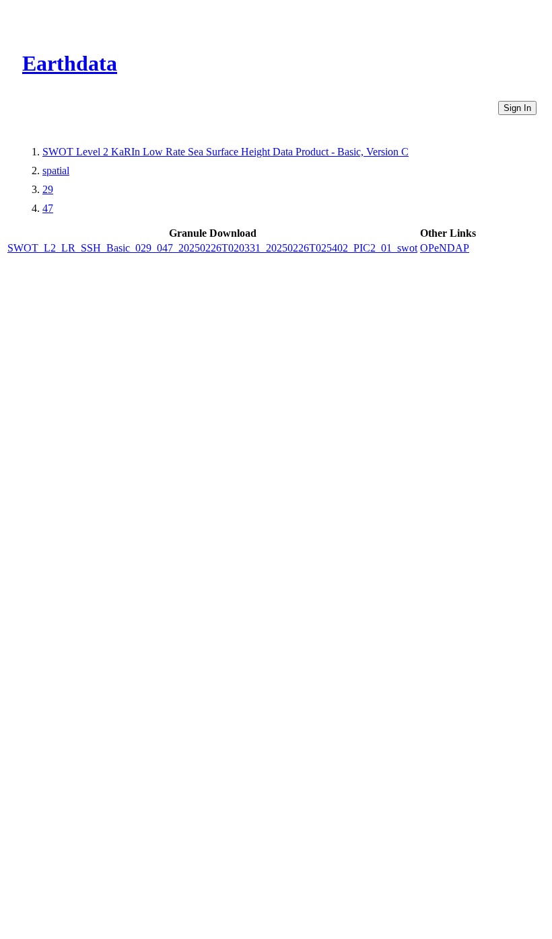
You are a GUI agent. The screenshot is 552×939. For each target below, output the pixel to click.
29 (47, 189)
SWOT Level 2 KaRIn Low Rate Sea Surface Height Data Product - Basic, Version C (225, 151)
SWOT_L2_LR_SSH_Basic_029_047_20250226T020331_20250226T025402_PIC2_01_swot (212, 248)
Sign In (517, 108)
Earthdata (69, 63)
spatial (55, 170)
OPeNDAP (444, 248)
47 (47, 208)
